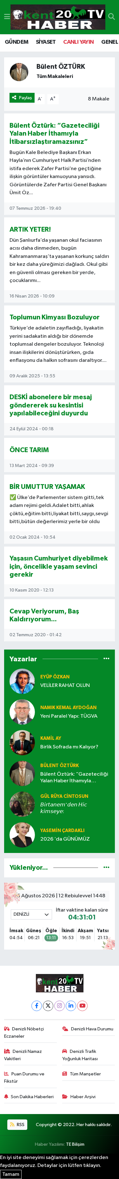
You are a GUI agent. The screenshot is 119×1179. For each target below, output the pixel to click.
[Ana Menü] (7, 17)
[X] (48, 1006)
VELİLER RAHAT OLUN (65, 685)
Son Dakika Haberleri (32, 1096)
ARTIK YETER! (30, 229)
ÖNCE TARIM (29, 450)
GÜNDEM (16, 42)
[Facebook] (36, 1006)
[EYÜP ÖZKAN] (22, 681)
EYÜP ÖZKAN (54, 677)
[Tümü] (106, 659)
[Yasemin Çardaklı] (22, 834)
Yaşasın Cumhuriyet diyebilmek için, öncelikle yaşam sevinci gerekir (59, 566)
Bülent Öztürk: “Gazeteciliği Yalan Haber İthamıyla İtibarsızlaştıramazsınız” (54, 133)
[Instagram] (59, 1006)
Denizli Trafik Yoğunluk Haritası (80, 1055)
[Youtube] (82, 1006)
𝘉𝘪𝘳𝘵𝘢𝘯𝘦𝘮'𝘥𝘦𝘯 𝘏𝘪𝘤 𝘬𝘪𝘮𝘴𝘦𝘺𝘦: (63, 808)
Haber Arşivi (83, 1096)
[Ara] (111, 17)
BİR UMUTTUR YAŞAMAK (47, 487)
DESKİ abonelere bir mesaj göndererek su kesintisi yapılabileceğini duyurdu (51, 405)
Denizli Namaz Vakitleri (23, 1055)
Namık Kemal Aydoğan (68, 707)
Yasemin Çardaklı (62, 830)
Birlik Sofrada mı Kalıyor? (69, 747)
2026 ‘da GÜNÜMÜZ (65, 839)
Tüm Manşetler (85, 1074)
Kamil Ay (50, 738)
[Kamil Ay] (22, 742)
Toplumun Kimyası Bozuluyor (55, 317)
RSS (20, 1124)
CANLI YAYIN (78, 42)
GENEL (109, 42)
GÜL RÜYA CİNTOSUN (64, 796)
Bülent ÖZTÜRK (59, 765)
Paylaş (25, 97)
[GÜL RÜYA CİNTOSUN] (22, 804)
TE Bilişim (75, 1144)
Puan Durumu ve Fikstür (24, 1077)
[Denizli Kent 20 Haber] (57, 17)
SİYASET (46, 42)
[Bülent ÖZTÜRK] (22, 773)
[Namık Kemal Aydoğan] (22, 711)
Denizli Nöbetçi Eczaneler (24, 1032)
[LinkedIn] (71, 1006)
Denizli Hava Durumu (92, 1029)
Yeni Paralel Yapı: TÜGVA (68, 716)
